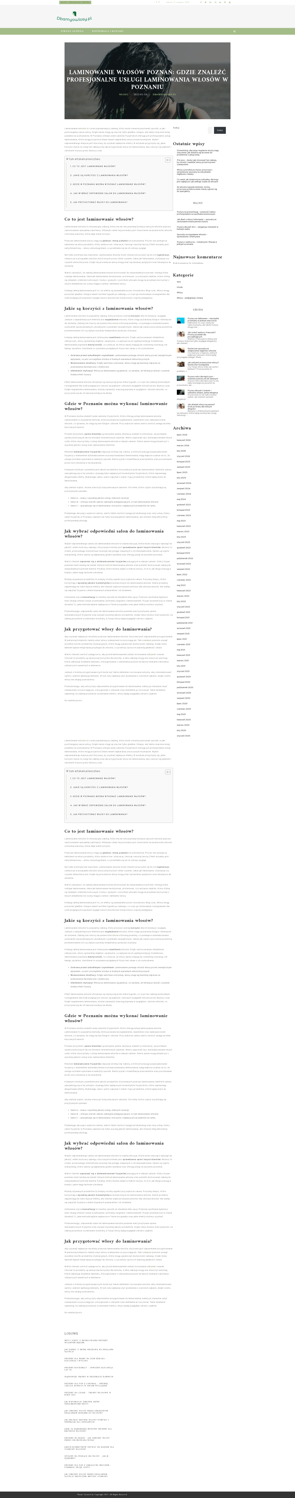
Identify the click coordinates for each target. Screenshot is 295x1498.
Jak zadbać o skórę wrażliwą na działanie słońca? (89, 1350)
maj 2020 (181, 714)
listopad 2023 (183, 510)
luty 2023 (181, 537)
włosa (115, 323)
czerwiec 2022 (184, 580)
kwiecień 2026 (184, 440)
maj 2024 (181, 499)
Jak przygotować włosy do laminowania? (100, 202)
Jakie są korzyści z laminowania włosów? (100, 175)
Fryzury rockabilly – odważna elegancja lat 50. (89, 1369)
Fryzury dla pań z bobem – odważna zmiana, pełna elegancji (203, 391)
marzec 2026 (183, 445)
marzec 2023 (183, 531)
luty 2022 (181, 601)
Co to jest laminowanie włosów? (94, 166)
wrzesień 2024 (184, 483)
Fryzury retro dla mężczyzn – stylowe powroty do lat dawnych (203, 377)
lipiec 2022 (182, 574)
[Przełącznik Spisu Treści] (166, 160)
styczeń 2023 (183, 542)
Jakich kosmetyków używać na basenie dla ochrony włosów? (89, 1448)
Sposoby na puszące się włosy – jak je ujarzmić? (87, 1457)
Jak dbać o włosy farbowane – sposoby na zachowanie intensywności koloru (196, 220)
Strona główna (72, 31)
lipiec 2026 (182, 435)
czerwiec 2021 (183, 644)
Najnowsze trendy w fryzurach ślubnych (89, 1377)
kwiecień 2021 (183, 655)
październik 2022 (185, 558)
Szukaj (176, 128)
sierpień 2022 (183, 569)
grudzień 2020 (184, 677)
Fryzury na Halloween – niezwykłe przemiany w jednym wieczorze (203, 319)
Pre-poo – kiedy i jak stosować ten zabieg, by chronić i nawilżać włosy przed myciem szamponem (197, 162)
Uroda (180, 287)
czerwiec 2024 (184, 494)
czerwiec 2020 (184, 709)
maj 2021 (181, 650)
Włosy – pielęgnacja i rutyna (97, 2)
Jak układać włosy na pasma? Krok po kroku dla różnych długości (201, 406)
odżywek (151, 654)
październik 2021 (185, 623)
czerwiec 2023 (184, 515)
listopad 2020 (183, 682)
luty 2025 (181, 478)
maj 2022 (181, 585)
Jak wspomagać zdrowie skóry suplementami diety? (82, 1403)
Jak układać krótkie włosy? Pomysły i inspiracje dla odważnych (87, 1421)
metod (108, 565)
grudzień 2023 (184, 504)
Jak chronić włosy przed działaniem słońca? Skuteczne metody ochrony (86, 1475)
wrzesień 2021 (184, 628)
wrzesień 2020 (184, 693)
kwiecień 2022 (184, 590)
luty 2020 (181, 730)
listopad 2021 (183, 617)
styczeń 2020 (183, 736)
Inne (179, 282)
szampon (146, 640)
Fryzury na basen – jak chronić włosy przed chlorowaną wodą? (87, 1439)
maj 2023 (181, 521)
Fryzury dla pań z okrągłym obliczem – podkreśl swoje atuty (88, 1466)
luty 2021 (181, 666)
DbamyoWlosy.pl (164, 94)
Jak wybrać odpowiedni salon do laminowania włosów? (109, 193)
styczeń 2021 (183, 671)
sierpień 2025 (183, 467)
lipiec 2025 (182, 472)
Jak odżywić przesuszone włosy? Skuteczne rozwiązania (203, 363)
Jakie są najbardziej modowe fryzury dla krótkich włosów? (88, 1430)
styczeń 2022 (183, 607)
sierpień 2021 (183, 633)
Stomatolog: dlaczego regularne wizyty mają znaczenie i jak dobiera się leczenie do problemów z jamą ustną (197, 152)
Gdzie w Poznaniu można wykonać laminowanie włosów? (109, 184)
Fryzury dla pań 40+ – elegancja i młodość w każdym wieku (197, 228)
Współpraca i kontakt (108, 31)
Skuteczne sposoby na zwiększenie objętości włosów (202, 349)
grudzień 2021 (183, 612)
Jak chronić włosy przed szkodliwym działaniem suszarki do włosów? (86, 1412)
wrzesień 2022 (184, 564)
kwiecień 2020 (184, 720)
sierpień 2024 (183, 488)
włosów (82, 128)
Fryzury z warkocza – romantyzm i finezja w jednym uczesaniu (197, 243)
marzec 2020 (183, 725)
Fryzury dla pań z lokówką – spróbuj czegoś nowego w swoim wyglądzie (86, 1385)
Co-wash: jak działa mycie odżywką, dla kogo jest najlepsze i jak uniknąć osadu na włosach (197, 180)
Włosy (123, 94)
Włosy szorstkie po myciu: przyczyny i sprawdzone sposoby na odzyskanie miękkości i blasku (194, 172)
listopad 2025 (183, 461)
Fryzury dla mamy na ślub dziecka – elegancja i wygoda (86, 1360)
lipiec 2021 (182, 639)
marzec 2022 (183, 596)
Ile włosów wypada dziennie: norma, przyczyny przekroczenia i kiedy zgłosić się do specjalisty (197, 189)
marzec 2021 (183, 660)
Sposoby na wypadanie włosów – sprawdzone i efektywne (192, 235)
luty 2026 (181, 451)
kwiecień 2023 (184, 526)
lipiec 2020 (182, 703)
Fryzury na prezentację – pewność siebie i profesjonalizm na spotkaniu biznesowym (196, 213)
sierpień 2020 (183, 698)
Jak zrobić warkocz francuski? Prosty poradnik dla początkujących (202, 334)
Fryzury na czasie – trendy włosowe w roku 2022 (88, 1394)
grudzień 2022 (184, 547)
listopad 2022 (183, 553)
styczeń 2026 (183, 456)
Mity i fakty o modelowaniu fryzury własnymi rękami (86, 1341)
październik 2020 (185, 687)
